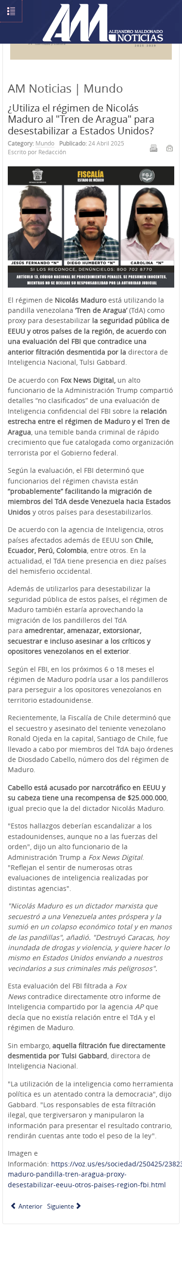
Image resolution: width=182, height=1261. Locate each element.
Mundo (44, 143)
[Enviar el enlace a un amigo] (169, 148)
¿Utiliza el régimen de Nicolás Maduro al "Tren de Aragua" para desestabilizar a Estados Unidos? (81, 119)
